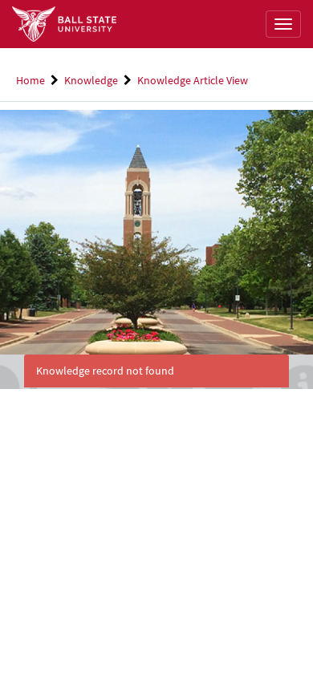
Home (30, 80)
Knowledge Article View (192, 80)
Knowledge (91, 80)
